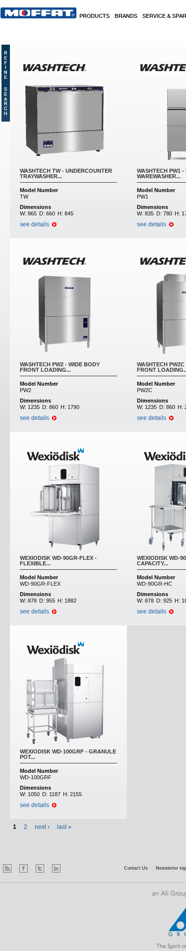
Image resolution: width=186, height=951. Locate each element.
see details (34, 224)
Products (94, 16)
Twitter (40, 868)
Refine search (5, 83)
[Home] (38, 12)
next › (42, 826)
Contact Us (136, 868)
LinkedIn (56, 868)
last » (64, 826)
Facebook (23, 868)
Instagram (72, 868)
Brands (126, 16)
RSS (7, 868)
